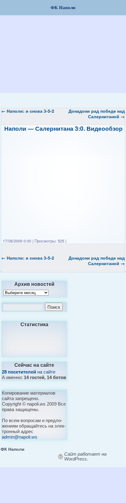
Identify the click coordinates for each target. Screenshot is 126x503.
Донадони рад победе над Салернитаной (97, 113)
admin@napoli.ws (19, 436)
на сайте (28, 371)
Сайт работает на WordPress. (85, 456)
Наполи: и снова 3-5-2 (27, 111)
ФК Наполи (12, 449)
